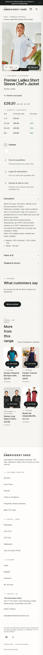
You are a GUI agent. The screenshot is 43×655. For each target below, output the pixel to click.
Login (6, 565)
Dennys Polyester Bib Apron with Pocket (11, 374)
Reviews (7, 478)
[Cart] (30, 9)
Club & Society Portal (12, 550)
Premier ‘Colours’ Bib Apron (29, 374)
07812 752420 (10, 609)
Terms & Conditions (11, 497)
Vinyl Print (7, 531)
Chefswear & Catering (17, 17)
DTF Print (7, 538)
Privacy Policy (8, 644)
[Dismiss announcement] (40, 2)
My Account (8, 585)
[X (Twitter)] (13, 637)
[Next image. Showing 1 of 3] (16, 67)
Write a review (12, 304)
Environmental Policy (11, 649)
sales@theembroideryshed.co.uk (16, 616)
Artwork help (22, 4)
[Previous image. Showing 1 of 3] (6, 67)
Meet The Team (10, 510)
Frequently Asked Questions (15, 504)
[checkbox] (6, 151)
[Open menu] (36, 9)
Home (6, 17)
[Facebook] (6, 637)
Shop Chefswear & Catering (28, 342)
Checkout (7, 578)
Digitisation (8, 544)
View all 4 (34, 67)
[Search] (25, 9)
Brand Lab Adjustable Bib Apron (28, 414)
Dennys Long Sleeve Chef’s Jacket (10, 417)
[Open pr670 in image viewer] (21, 46)
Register (7, 572)
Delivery (7, 491)
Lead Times (8, 484)
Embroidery (8, 525)
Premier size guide (14, 95)
